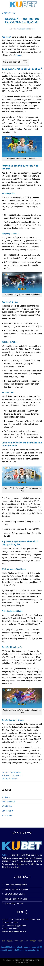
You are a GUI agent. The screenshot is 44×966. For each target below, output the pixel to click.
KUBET (5, 13)
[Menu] (3, 4)
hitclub (19, 947)
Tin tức (12, 13)
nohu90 (3, 950)
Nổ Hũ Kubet (7, 815)
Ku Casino (6, 797)
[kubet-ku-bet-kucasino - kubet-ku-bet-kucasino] (23, 4)
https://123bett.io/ (7, 947)
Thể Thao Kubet (8, 802)
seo (33, 29)
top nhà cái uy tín (32, 950)
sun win (27, 947)
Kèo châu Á (6, 37)
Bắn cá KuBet (7, 811)
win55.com (18, 950)
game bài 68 (37, 947)
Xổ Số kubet (7, 806)
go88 (10, 950)
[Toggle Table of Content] (23, 62)
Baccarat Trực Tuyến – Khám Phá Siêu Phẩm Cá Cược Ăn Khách (11, 775)
